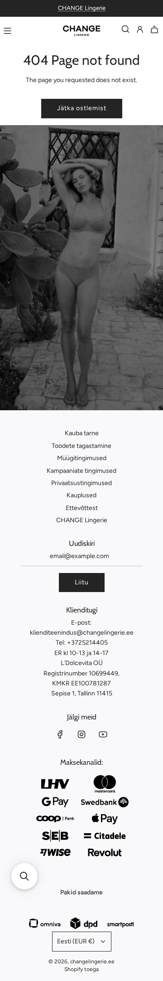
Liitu (82, 582)
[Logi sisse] (140, 31)
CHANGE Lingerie (81, 8)
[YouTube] (103, 734)
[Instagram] (81, 734)
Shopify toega (81, 969)
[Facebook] (60, 734)
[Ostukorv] (154, 31)
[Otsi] (125, 31)
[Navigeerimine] (7, 31)
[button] (24, 876)
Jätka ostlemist (81, 108)
